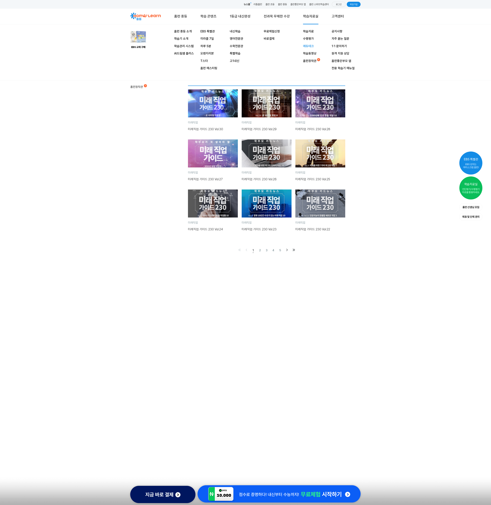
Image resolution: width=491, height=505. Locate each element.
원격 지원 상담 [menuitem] (340, 53)
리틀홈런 (258, 4)
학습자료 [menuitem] (308, 31)
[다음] (287, 250)
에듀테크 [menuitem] (308, 46)
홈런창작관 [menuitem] (309, 61)
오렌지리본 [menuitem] (207, 53)
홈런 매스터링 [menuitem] (208, 68)
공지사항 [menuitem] (337, 31)
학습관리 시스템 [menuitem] (184, 46)
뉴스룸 (247, 4)
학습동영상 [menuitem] (309, 53)
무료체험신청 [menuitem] (272, 31)
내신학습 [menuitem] (235, 31)
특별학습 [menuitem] (235, 53)
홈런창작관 (136, 87)
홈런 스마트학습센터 (319, 4)
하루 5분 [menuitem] (205, 46)
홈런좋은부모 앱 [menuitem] (341, 61)
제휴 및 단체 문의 (470, 216)
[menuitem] (277, 16)
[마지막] (294, 250)
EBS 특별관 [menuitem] (207, 31)
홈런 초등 (269, 4)
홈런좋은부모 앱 (298, 4)
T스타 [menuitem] (204, 61)
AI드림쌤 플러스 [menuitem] (184, 53)
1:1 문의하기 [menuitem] (339, 46)
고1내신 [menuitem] (234, 61)
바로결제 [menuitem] (269, 38)
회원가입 (354, 4)
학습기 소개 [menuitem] (181, 38)
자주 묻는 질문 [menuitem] (340, 38)
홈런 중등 (282, 4)
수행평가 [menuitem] (308, 38)
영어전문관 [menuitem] (236, 38)
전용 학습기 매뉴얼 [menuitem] (343, 68)
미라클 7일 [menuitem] (207, 38)
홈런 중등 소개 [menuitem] (183, 31)
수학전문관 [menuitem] (236, 46)
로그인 (339, 4)
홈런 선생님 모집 (470, 207)
